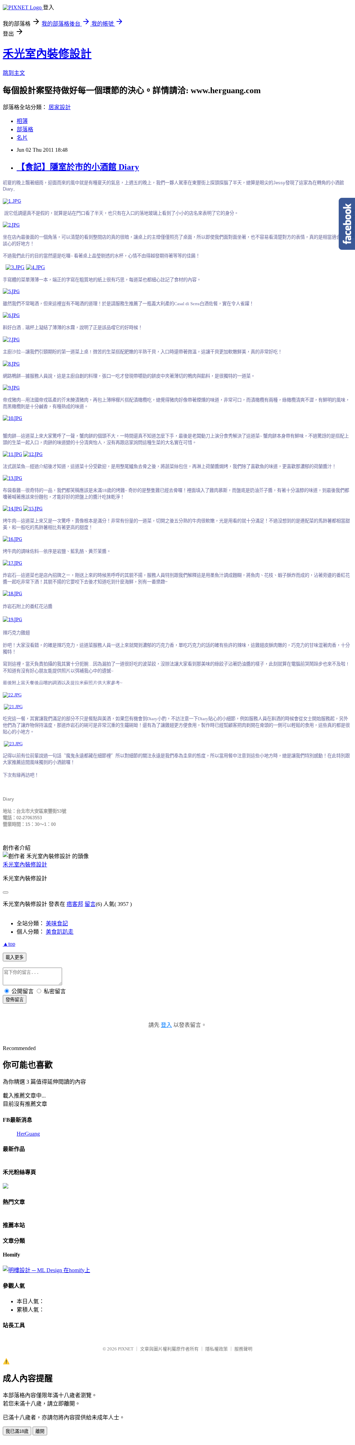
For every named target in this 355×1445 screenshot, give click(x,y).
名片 (22, 138)
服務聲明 (243, 1348)
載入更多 (15, 957)
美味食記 (57, 923)
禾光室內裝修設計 (47, 53)
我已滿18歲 (17, 1431)
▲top (9, 944)
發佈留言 (15, 999)
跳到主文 (14, 73)
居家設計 (60, 107)
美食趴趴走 (59, 932)
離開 (39, 1431)
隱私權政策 (216, 1348)
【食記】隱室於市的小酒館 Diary (78, 166)
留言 (90, 904)
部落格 (25, 129)
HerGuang (28, 1134)
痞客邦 (75, 904)
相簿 (22, 121)
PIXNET (125, 1348)
